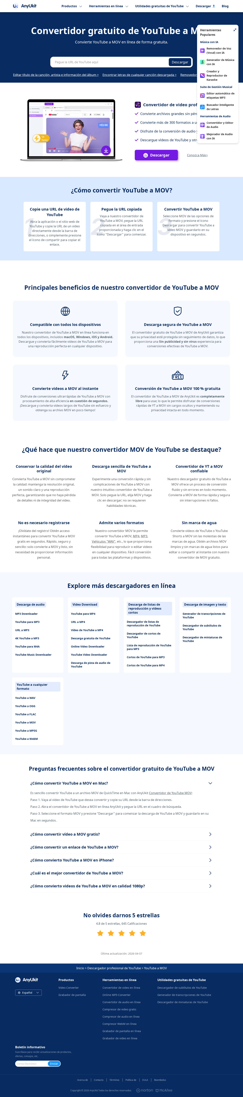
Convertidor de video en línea (121, 987)
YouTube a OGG (25, 706)
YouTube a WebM (26, 739)
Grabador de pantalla (72, 995)
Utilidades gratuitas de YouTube (159, 6)
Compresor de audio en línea (121, 1016)
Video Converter (68, 987)
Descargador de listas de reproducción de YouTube (143, 623)
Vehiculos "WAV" (103, 541)
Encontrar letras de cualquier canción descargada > (140, 75)
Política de (130, 1080)
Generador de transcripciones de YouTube (204, 615)
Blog (225, 6)
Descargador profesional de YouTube (114, 968)
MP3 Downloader (26, 614)
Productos (69, 6)
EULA (145, 1080)
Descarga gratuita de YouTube (90, 638)
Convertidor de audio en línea (121, 1002)
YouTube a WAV (25, 698)
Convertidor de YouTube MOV (170, 793)
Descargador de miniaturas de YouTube (202, 639)
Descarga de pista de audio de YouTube (90, 664)
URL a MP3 (22, 630)
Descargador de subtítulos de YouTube (202, 627)
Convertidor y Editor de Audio (220, 125)
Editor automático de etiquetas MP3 (220, 95)
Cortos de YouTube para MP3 (146, 657)
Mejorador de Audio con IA (220, 136)
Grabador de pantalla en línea (122, 1031)
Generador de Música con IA (220, 62)
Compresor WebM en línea (119, 1024)
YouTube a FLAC (25, 714)
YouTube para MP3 (27, 622)
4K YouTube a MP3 (27, 638)
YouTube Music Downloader (33, 654)
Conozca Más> (197, 155)
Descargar (203, 6)
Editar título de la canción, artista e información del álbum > (56, 75)
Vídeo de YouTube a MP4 (87, 630)
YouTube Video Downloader (89, 654)
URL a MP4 (78, 622)
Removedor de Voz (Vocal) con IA (219, 50)
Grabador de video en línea (120, 1038)
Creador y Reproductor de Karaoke (217, 75)
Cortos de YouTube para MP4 (146, 665)
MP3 (144, 536)
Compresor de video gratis (119, 1009)
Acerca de (82, 1080)
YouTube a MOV (25, 722)
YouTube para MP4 (83, 614)
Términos (114, 1080)
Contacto (98, 1080)
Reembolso (160, 1080)
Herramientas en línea (106, 6)
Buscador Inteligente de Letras (220, 107)
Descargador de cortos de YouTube (143, 635)
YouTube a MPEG (26, 730)
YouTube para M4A (27, 646)
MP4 (136, 536)
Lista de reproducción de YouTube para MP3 (149, 647)
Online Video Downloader (87, 646)
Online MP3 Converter (117, 995)
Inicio (80, 968)
